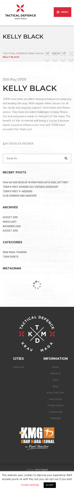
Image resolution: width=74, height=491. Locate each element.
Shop (56, 380)
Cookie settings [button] (30, 485)
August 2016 (10, 230)
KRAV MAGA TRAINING (15, 252)
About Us (55, 373)
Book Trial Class (55, 393)
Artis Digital (41, 470)
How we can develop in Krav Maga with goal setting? (35, 182)
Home (55, 367)
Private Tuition (55, 405)
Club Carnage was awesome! (20, 195)
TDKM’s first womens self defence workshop (30, 186)
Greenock (18, 367)
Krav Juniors (55, 399)
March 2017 (10, 221)
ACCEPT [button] (50, 485)
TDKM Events (10, 256)
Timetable (55, 418)
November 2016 (12, 226)
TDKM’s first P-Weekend (17, 191)
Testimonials (55, 412)
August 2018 (10, 217)
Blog (55, 386)
